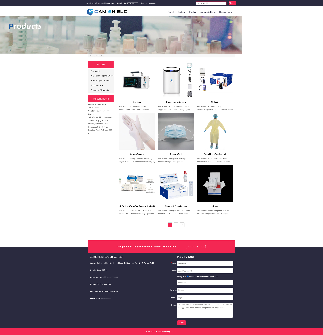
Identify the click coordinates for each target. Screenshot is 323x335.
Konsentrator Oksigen (176, 102)
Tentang (181, 12)
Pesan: (174, 305)
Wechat (202, 277)
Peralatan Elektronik (100, 90)
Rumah (171, 12)
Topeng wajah (176, 154)
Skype (209, 277)
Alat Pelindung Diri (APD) (102, 76)
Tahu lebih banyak (196, 247)
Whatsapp (193, 277)
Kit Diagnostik (97, 85)
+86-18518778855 (130, 3)
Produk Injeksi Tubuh (100, 80)
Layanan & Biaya (208, 12)
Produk (192, 12)
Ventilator (137, 102)
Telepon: (173, 290)
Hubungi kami (225, 12)
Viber (216, 277)
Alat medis (95, 71)
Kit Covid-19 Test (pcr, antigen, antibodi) (137, 206)
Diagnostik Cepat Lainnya (176, 206)
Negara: (173, 297)
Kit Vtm (215, 206)
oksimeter (215, 102)
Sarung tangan (137, 154)
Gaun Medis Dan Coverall (215, 154)
